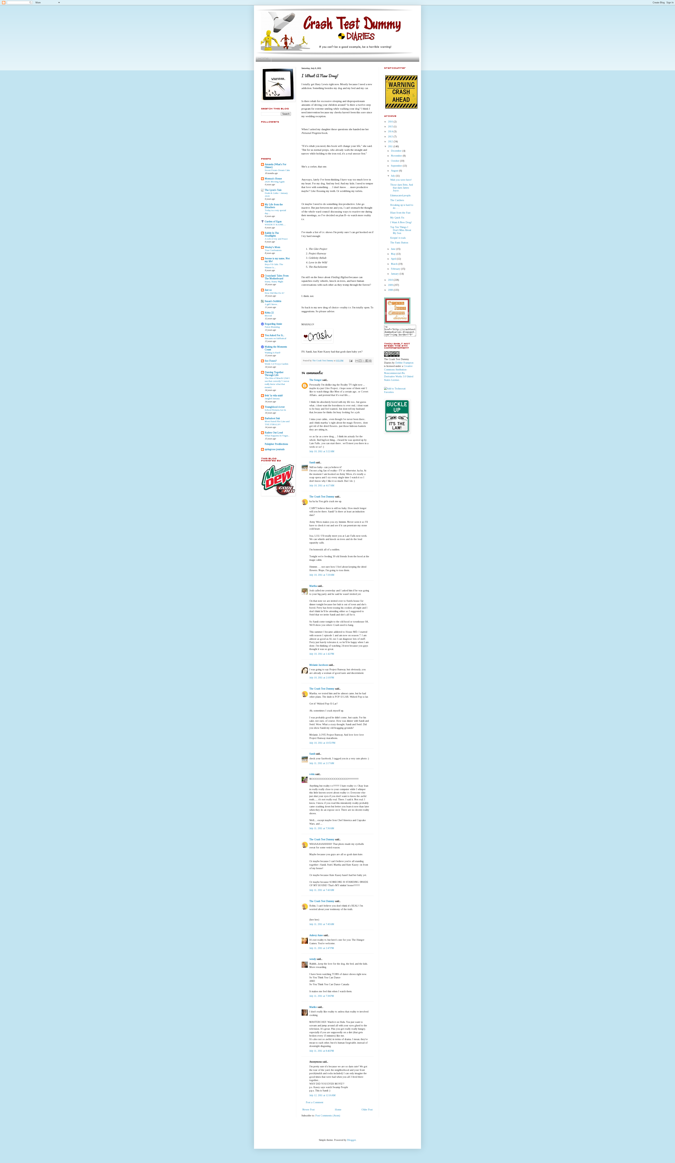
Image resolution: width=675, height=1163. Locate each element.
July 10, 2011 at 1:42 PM (321, 654)
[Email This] (357, 361)
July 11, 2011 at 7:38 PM (321, 996)
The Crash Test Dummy (321, 496)
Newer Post (308, 1109)
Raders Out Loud (274, 432)
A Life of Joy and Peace (276, 238)
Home (263, 59)
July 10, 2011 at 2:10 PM (321, 677)
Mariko (313, 1007)
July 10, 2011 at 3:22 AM (321, 451)
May (393, 254)
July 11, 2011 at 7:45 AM (321, 924)
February (396, 269)
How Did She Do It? (274, 293)
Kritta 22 (269, 312)
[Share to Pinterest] (370, 361)
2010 (391, 280)
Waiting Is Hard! (272, 352)
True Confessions (273, 250)
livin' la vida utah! (274, 395)
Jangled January (272, 398)
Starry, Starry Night (274, 281)
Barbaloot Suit (272, 418)
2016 (391, 121)
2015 (391, 126)
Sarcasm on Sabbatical (275, 338)
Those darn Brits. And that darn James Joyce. (401, 187)
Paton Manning (272, 327)
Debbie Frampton (404, 362)
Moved (268, 315)
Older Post (367, 1109)
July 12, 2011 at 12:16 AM (322, 1095)
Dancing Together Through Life (274, 373)
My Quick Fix (397, 217)
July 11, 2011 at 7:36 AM (321, 828)
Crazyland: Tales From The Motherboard (277, 277)
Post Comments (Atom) (327, 1115)
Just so (268, 290)
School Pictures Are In (275, 410)
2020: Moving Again (275, 181)
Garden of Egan (273, 221)
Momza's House (273, 178)
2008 (391, 290)
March (394, 264)
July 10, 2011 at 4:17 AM (321, 485)
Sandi (312, 462)
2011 (390, 146)
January (395, 273)
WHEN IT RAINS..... (275, 224)
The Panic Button (399, 242)
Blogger (351, 1140)
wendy (312, 959)
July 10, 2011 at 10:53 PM (322, 743)
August (395, 170)
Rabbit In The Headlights (272, 234)
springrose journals (275, 449)
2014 (391, 131)
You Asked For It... (274, 335)
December (396, 151)
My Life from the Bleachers (274, 206)
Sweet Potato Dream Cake (277, 170)
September (397, 165)
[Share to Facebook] (367, 361)
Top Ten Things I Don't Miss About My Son (400, 230)
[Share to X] (363, 361)
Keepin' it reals (398, 238)
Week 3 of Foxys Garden (276, 364)
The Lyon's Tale (273, 190)
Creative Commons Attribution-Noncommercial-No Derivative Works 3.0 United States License (398, 373)
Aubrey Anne (316, 935)
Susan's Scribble (273, 301)
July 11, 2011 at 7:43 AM (321, 890)
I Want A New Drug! (401, 222)
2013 (391, 136)
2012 (391, 141)
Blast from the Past (400, 212)
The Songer (315, 380)
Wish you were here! (401, 180)
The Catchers (397, 200)
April (394, 259)
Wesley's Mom (272, 247)
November (397, 155)
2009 (391, 285)
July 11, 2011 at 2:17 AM (321, 763)
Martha (313, 586)
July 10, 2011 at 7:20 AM (321, 575)
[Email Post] (350, 360)
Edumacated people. (400, 195)
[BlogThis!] (360, 361)
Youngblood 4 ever (275, 407)
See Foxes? (271, 361)
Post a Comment (314, 1102)
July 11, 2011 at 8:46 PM (321, 1051)
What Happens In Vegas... (277, 435)
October (395, 161)
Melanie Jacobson (318, 665)
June (393, 249)
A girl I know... (271, 304)
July (393, 175)
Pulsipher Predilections (276, 444)
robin (312, 774)
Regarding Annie (273, 324)
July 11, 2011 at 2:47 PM (321, 948)
